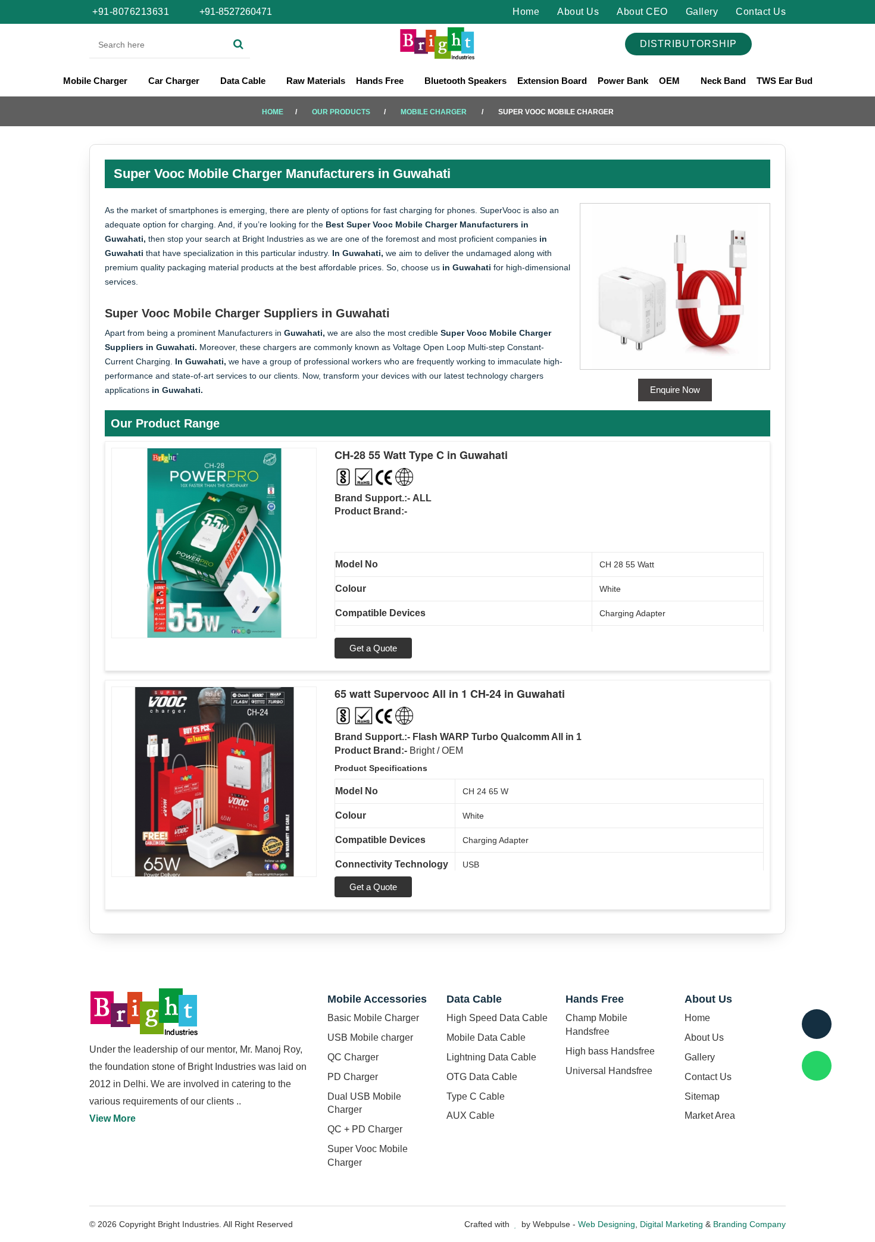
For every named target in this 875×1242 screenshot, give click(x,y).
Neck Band (723, 81)
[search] (238, 44)
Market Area (710, 1115)
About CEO (642, 12)
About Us (578, 12)
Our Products (341, 112)
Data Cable (244, 81)
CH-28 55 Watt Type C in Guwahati (421, 455)
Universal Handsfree (608, 1071)
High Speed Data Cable (497, 1018)
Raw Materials (315, 81)
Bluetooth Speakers (465, 81)
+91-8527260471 (234, 12)
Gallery (702, 12)
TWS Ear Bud (784, 81)
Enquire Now (675, 390)
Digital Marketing (671, 1224)
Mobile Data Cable (486, 1037)
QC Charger (353, 1057)
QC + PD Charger (364, 1129)
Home (525, 12)
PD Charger (352, 1077)
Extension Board (552, 81)
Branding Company (749, 1224)
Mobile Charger (96, 81)
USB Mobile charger (370, 1037)
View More (112, 1118)
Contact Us (761, 12)
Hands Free (381, 81)
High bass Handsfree (610, 1051)
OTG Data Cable (481, 1077)
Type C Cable (475, 1096)
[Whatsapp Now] (817, 1066)
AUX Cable (470, 1115)
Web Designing (606, 1224)
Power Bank (623, 81)
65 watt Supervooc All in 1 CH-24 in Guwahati (450, 693)
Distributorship (688, 44)
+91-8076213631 (130, 12)
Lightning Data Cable (491, 1057)
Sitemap (702, 1096)
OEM (670, 81)
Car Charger (175, 81)
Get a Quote (373, 648)
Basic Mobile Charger (373, 1018)
